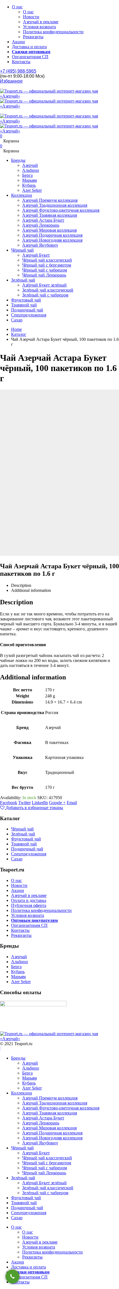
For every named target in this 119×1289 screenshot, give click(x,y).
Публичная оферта (28, 905)
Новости (31, 16)
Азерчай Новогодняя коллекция (52, 240)
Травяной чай (24, 305)
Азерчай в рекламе (40, 21)
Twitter (24, 802)
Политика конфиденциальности (53, 31)
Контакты (21, 61)
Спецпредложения (28, 315)
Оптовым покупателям (34, 920)
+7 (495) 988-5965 (18, 71)
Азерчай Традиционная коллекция (54, 205)
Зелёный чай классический (47, 290)
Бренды (18, 160)
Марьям (29, 180)
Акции (18, 41)
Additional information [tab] (31, 590)
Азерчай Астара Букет (43, 220)
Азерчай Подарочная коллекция (52, 235)
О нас (17, 6)
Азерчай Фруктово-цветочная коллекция (60, 210)
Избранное (11, 81)
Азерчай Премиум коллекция (49, 200)
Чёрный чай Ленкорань (44, 275)
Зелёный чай (23, 280)
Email (72, 802)
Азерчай (30, 165)
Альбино (30, 170)
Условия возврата (39, 26)
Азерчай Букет (36, 255)
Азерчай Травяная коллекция (49, 215)
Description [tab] (21, 585)
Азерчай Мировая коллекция (49, 230)
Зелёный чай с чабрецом (45, 295)
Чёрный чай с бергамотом (46, 265)
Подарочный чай (27, 310)
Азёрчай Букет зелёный (44, 285)
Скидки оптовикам (31, 51)
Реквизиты (33, 36)
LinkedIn (40, 802)
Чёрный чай (22, 250)
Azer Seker (32, 190)
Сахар (16, 320)
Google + (57, 802)
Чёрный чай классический (47, 260)
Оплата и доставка (28, 900)
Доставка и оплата (29, 46)
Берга (27, 175)
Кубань (29, 185)
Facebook (8, 802)
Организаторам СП (30, 56)
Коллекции (21, 195)
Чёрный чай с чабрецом (44, 270)
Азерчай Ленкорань (40, 225)
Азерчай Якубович (40, 245)
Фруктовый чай (26, 300)
